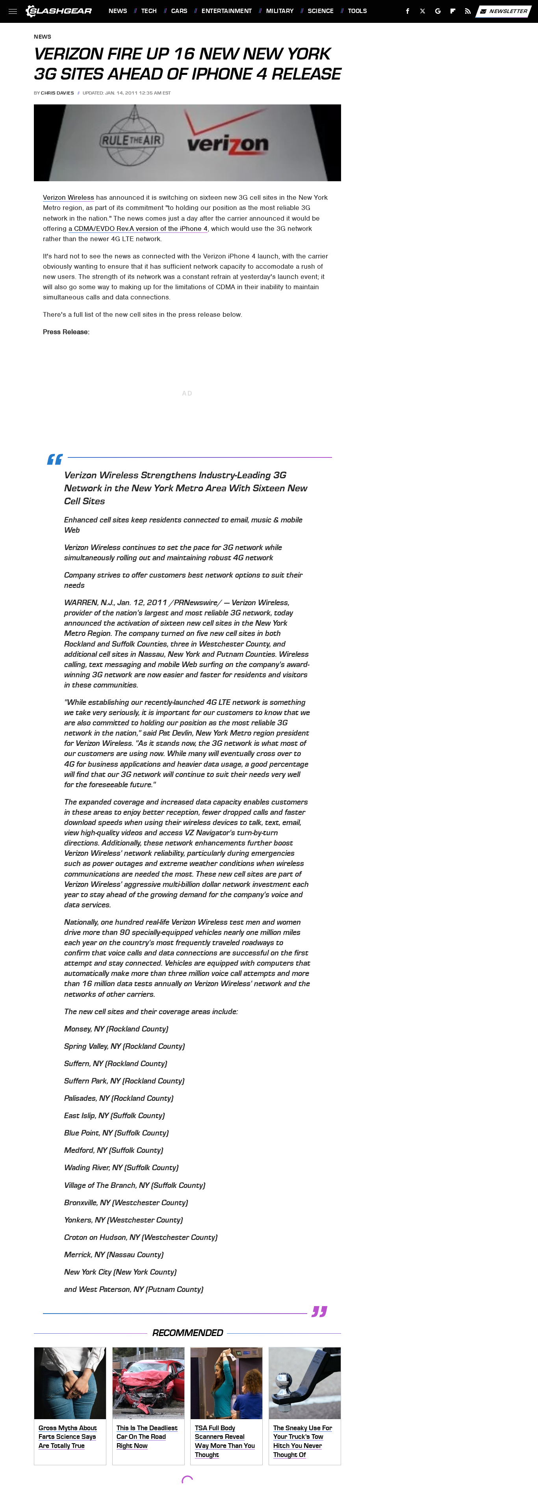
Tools (357, 11)
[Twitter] (423, 11)
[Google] (438, 11)
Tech (149, 11)
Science (321, 11)
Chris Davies (57, 93)
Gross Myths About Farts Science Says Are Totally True (68, 1437)
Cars (179, 11)
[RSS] (468, 11)
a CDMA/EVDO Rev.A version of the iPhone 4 (138, 228)
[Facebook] (408, 11)
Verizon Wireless (68, 197)
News (118, 11)
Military (280, 11)
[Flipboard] (453, 11)
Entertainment (227, 11)
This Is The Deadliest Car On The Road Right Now (147, 1437)
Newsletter (508, 11)
